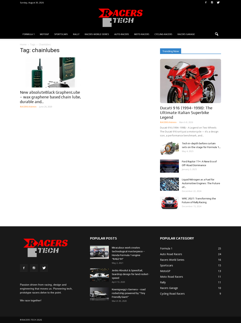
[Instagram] (212, 2)
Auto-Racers (121, 34)
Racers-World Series (97, 34)
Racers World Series (172, 259)
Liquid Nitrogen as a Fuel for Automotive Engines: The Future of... (201, 183)
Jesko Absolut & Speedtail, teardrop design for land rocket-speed (130, 274)
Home (23, 44)
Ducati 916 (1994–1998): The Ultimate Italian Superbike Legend (186, 113)
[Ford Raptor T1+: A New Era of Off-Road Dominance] (169, 166)
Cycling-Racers (163, 34)
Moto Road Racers (171, 276)
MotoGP (44, 34)
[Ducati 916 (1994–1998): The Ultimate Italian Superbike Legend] (190, 81)
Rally (76, 34)
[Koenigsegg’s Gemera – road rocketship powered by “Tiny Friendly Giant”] (99, 294)
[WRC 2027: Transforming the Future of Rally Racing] (169, 203)
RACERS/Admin (28, 106)
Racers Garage (186, 34)
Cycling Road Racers (172, 293)
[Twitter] (218, 2)
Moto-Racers (141, 34)
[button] (216, 34)
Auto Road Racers (171, 254)
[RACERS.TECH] (120, 17)
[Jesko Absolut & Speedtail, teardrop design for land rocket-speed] (99, 275)
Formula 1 (29, 34)
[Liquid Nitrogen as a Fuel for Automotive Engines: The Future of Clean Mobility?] (169, 184)
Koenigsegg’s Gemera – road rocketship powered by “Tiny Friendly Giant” (129, 293)
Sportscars (61, 34)
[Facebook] (206, 2)
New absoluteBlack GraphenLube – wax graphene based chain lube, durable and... (50, 97)
